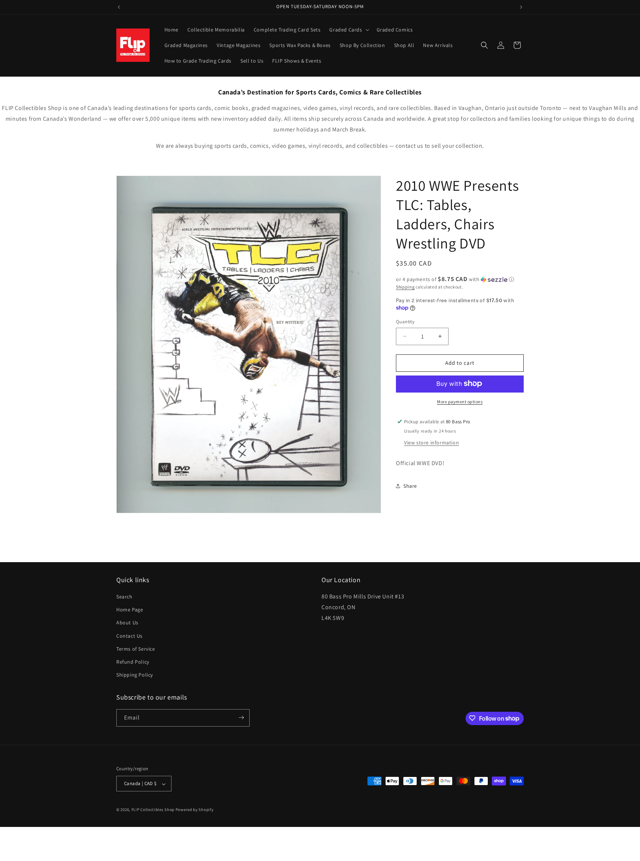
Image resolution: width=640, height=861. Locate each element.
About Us (127, 623)
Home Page (129, 610)
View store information (431, 442)
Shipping (405, 287)
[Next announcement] (521, 7)
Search (124, 596)
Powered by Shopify (195, 809)
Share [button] (410, 485)
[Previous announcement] (119, 7)
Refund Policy (132, 661)
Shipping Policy (134, 675)
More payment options (460, 401)
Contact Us (129, 636)
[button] (348, 29)
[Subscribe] (241, 717)
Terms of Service (135, 648)
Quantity (405, 321)
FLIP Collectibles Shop (152, 809)
